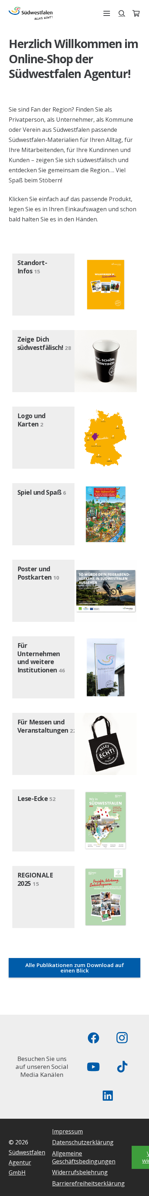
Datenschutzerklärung (83, 1142)
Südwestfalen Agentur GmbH (27, 1162)
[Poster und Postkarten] (74, 591)
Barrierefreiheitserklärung (88, 1183)
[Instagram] (122, 1037)
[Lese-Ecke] (74, 820)
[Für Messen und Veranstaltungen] (74, 744)
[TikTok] (122, 1066)
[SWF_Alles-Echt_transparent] (30, 13)
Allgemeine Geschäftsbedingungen (83, 1157)
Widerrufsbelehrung (80, 1172)
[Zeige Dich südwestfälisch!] (74, 361)
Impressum (67, 1131)
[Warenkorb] (136, 13)
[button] (107, 13)
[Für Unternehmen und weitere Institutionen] (74, 667)
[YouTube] (93, 1066)
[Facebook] (93, 1037)
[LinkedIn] (107, 1095)
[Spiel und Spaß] (74, 514)
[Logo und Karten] (74, 438)
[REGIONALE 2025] (74, 897)
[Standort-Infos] (74, 285)
